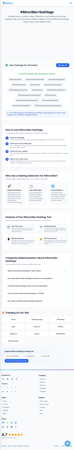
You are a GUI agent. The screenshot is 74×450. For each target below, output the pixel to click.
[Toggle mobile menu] (70, 3)
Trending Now (30, 356)
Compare (43, 391)
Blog (41, 413)
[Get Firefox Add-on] (12, 379)
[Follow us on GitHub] (15, 391)
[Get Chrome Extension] (7, 379)
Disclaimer (6, 407)
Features (42, 382)
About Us (43, 379)
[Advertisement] (37, 37)
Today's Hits (46, 356)
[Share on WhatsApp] (7, 422)
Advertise (43, 388)
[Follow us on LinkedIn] (15, 387)
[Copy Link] (15, 426)
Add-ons (42, 385)
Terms (5, 401)
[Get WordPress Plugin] (16, 379)
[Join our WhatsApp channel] (11, 391)
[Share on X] (11, 422)
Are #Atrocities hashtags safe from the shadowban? (28, 286)
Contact (42, 407)
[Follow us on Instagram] (7, 387)
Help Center (44, 401)
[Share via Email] (11, 426)
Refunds (5, 410)
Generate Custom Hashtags (17, 361)
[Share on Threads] (7, 426)
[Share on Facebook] (3, 422)
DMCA (5, 413)
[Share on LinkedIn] (3, 426)
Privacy (5, 404)
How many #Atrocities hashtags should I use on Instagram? (30, 278)
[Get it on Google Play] (3, 379)
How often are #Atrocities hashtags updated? (25, 301)
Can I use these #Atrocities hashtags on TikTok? (26, 293)
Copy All (64, 65)
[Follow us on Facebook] (11, 387)
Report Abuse (44, 404)
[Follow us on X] (3, 387)
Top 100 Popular (13, 356)
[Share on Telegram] (15, 422)
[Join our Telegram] (7, 391)
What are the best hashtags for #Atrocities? (24, 271)
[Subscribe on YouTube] (3, 391)
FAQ (41, 410)
